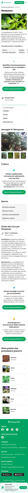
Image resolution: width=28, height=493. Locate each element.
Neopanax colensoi (8, 218)
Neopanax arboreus (8, 207)
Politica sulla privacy (7, 454)
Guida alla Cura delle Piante (9, 447)
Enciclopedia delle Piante (7, 7)
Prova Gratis (19, 2)
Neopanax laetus (7, 211)
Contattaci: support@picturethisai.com (12, 467)
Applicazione (22, 447)
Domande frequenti (7, 464)
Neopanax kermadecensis (10, 214)
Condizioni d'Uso (20, 454)
